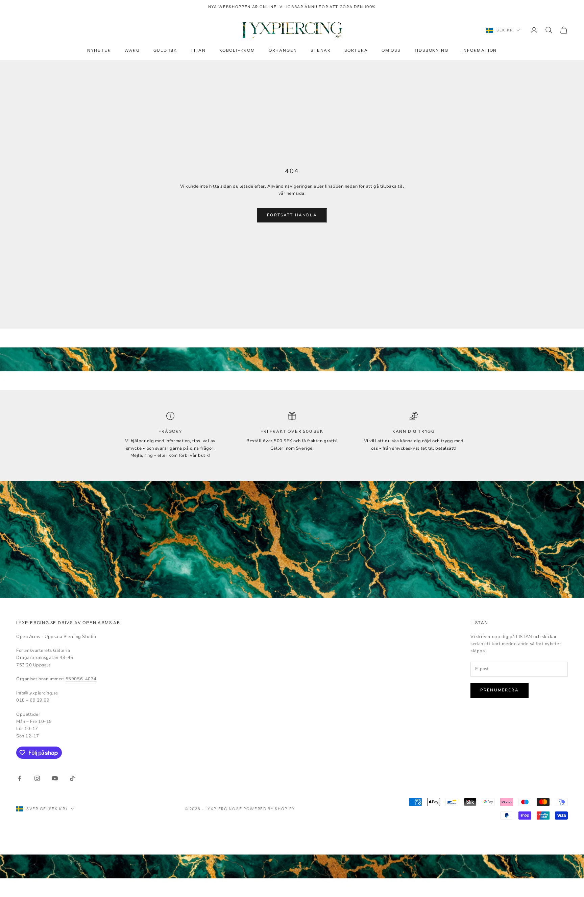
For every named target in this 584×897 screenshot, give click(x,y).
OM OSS (391, 50)
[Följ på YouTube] (54, 778)
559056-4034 (81, 679)
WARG (132, 50)
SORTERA (356, 50)
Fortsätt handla (292, 215)
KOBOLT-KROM (237, 50)
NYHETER (99, 50)
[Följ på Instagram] (37, 778)
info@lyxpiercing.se (37, 693)
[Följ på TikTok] (72, 778)
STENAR (321, 50)
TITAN (198, 50)
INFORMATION (479, 50)
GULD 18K (165, 50)
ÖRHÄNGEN (283, 50)
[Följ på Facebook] (19, 778)
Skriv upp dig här (509, 868)
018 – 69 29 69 (32, 700)
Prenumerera (499, 690)
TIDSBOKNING (431, 50)
